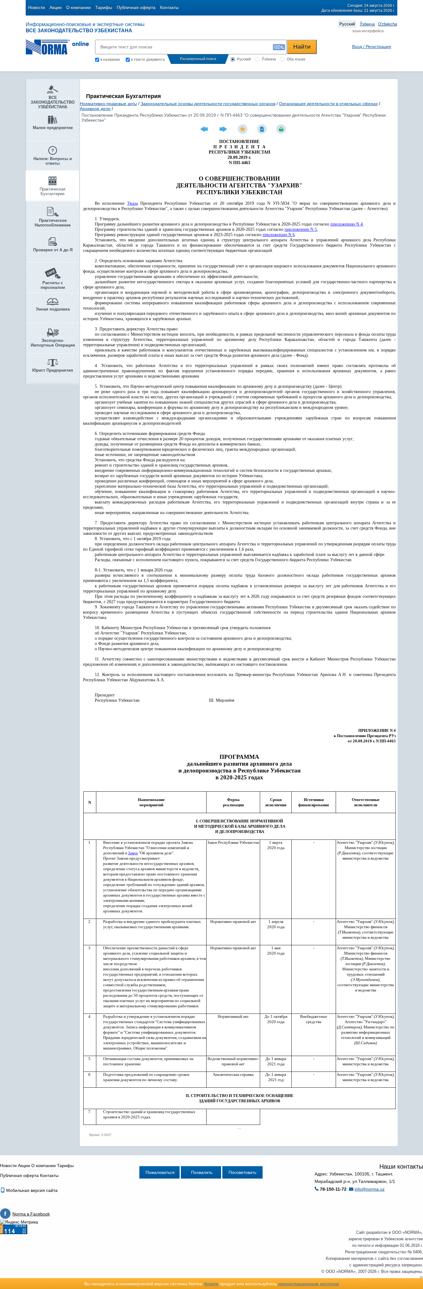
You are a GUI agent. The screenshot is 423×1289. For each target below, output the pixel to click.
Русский (347, 24)
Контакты (169, 7)
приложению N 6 (279, 234)
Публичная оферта (136, 7)
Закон (133, 853)
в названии (110, 59)
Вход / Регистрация (371, 46)
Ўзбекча (367, 24)
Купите (211, 1283)
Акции (56, 7)
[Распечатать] (282, 129)
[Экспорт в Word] (262, 129)
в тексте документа (148, 59)
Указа (132, 203)
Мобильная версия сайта (31, 1190)
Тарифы (103, 7)
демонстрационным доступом (308, 1283)
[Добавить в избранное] (243, 129)
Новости (36, 7)
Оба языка (296, 59)
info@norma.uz (370, 1189)
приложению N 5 (301, 229)
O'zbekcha (387, 24)
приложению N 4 (346, 224)
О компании (78, 7)
